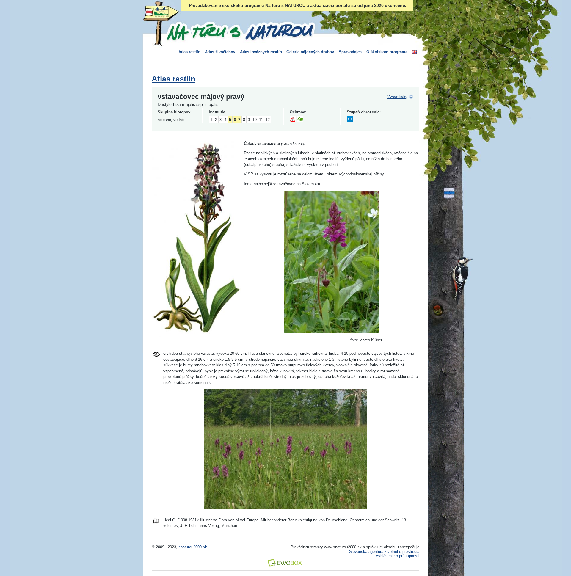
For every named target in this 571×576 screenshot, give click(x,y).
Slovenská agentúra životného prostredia (384, 551)
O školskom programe (386, 52)
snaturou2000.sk (192, 547)
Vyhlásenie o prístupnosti (397, 556)
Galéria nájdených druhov (310, 52)
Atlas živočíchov (220, 52)
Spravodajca (350, 52)
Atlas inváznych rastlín (261, 52)
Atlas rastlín (189, 52)
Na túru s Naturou (239, 31)
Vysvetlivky (397, 97)
